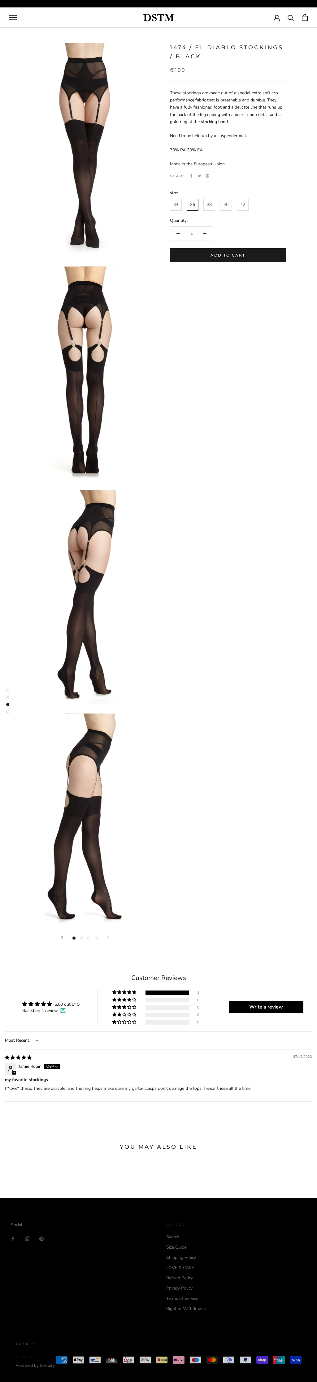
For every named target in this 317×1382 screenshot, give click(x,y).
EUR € (22, 1344)
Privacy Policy (179, 1288)
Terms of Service (182, 1298)
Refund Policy (179, 1278)
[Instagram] (27, 1238)
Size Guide (176, 1247)
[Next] (108, 937)
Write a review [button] (266, 1007)
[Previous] (62, 937)
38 (209, 205)
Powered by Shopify (35, 1365)
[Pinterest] (207, 176)
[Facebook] (191, 176)
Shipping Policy (181, 1257)
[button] (124, 992)
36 (192, 205)
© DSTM (24, 1357)
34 (175, 205)
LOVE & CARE (180, 1268)
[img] (18, 1058)
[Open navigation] (13, 17)
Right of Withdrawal (186, 1309)
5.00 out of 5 (67, 1004)
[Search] (291, 17)
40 (226, 205)
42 (242, 205)
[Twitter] (199, 176)
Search (172, 1237)
